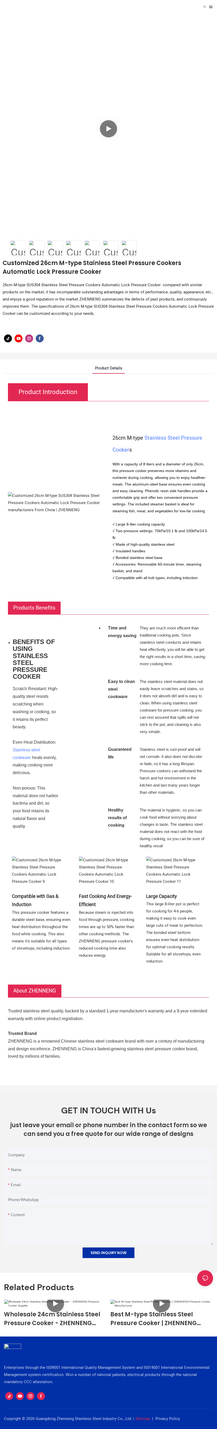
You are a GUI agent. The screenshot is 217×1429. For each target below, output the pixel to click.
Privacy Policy (167, 1419)
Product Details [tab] (108, 368)
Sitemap (142, 1419)
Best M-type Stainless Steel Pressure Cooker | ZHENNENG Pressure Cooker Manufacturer (157, 1318)
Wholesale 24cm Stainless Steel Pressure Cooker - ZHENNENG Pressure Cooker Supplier (52, 1318)
